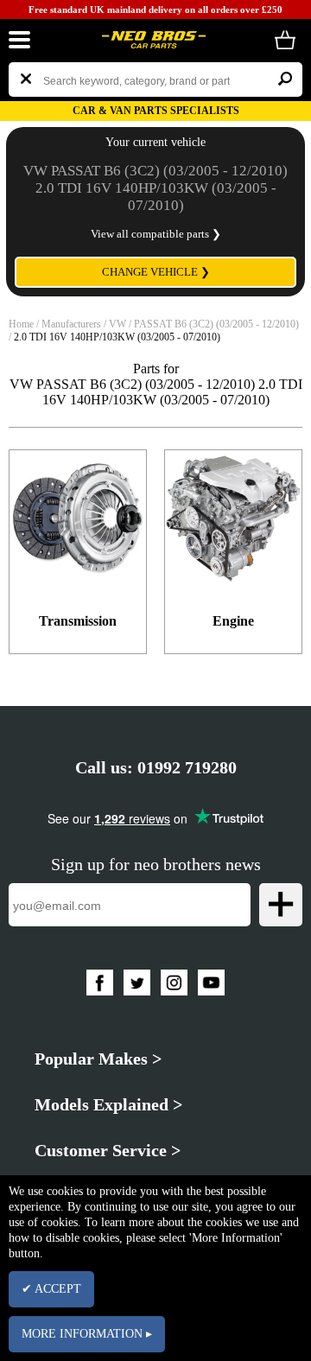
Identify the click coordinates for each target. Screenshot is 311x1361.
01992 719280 (187, 767)
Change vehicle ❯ (156, 271)
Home (21, 324)
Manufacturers (71, 324)
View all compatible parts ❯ (156, 233)
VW (117, 324)
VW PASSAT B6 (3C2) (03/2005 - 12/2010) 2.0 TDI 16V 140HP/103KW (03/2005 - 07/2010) (155, 187)
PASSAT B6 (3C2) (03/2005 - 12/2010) (216, 324)
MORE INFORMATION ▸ (87, 1333)
